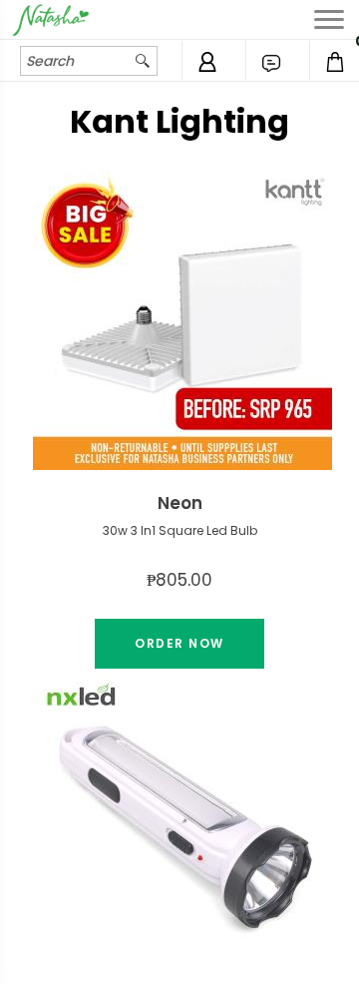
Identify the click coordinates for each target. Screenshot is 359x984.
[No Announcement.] (271, 63)
